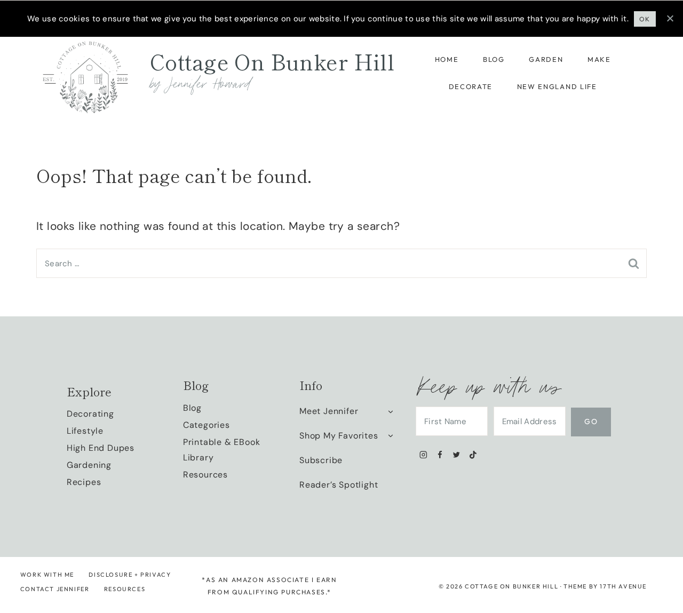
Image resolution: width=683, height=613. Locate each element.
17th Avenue (623, 586)
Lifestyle (85, 430)
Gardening (89, 465)
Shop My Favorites (338, 435)
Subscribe (321, 460)
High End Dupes (100, 447)
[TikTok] (473, 455)
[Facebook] (440, 455)
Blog (494, 59)
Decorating (90, 413)
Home (447, 59)
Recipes (84, 482)
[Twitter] (456, 455)
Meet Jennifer (328, 411)
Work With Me (47, 574)
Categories (206, 425)
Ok (644, 19)
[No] (669, 18)
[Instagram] (423, 455)
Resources (205, 474)
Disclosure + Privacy (130, 574)
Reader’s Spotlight (338, 484)
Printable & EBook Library (221, 449)
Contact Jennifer (55, 589)
